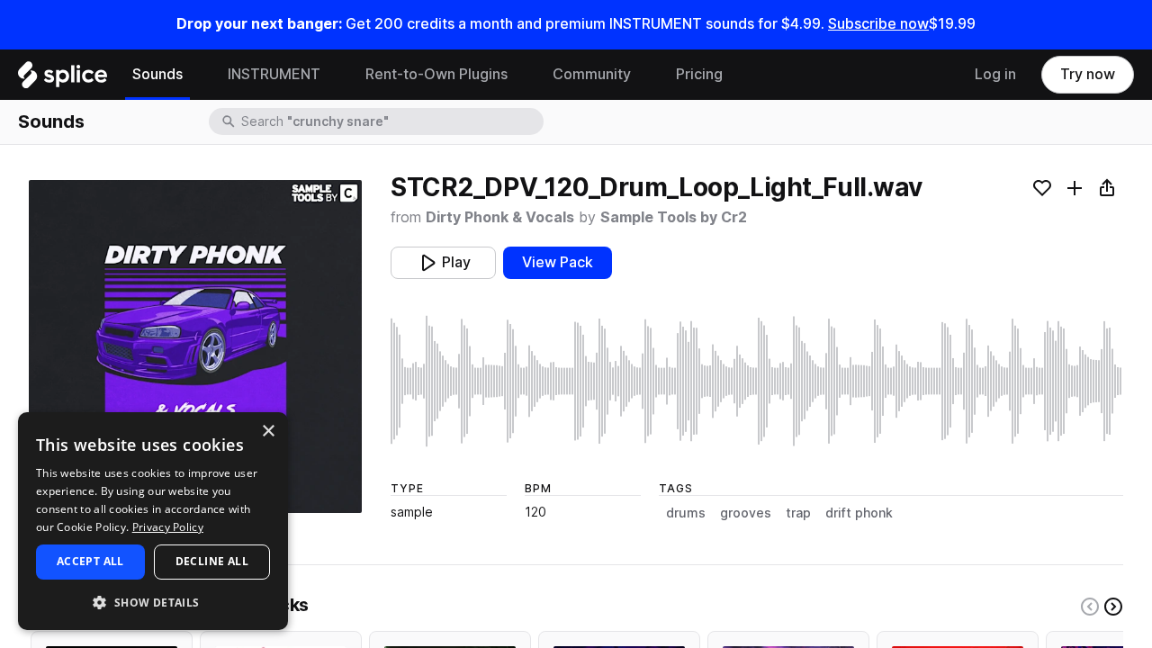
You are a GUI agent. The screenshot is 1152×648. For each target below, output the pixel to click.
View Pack (557, 262)
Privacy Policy (167, 527)
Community (592, 74)
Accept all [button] (90, 561)
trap (798, 513)
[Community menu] (644, 75)
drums (686, 513)
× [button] (267, 431)
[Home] (62, 79)
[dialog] (153, 521)
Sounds (157, 74)
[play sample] (757, 381)
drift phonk (859, 513)
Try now (1087, 74)
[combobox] (390, 121)
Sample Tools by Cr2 (673, 217)
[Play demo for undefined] (195, 346)
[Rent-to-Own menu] (521, 75)
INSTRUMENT (274, 74)
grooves (745, 513)
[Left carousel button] (1090, 606)
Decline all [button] (212, 561)
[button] (153, 601)
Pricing (699, 74)
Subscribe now (878, 23)
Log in (995, 74)
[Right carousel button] (1113, 606)
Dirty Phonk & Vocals (500, 217)
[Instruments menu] (334, 75)
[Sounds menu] (196, 75)
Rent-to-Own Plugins (436, 74)
